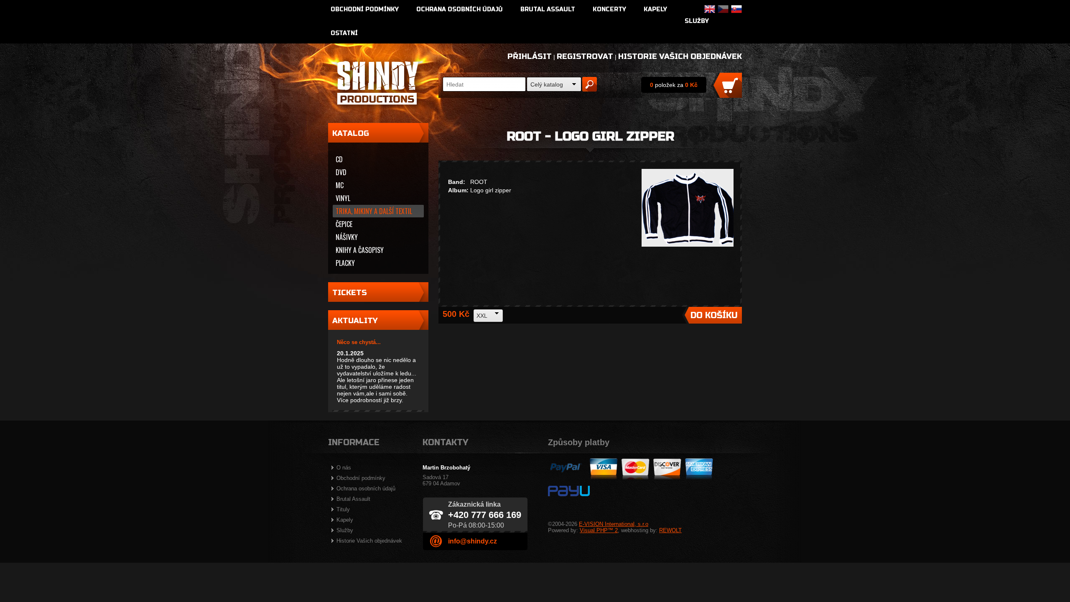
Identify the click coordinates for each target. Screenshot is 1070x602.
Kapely (655, 9)
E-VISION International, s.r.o (613, 524)
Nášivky (347, 237)
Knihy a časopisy (360, 250)
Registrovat (585, 56)
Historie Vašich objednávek (680, 56)
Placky (345, 263)
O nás (343, 467)
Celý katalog (546, 84)
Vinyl (343, 198)
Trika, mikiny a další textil (374, 211)
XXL (481, 315)
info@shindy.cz (472, 541)
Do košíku (714, 315)
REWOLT (670, 530)
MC (340, 185)
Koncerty (609, 9)
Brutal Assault (547, 9)
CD (339, 159)
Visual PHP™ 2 (599, 530)
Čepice (344, 224)
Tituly (343, 509)
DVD (341, 172)
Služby (697, 21)
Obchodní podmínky (365, 9)
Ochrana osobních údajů (459, 9)
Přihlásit (529, 56)
